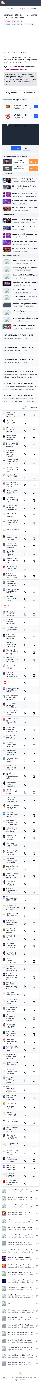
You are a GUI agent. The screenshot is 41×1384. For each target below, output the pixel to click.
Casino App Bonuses (19, 182)
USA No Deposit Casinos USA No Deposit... (12, 1182)
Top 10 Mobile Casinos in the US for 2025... (11, 705)
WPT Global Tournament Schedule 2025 (12, 674)
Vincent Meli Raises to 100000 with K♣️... (12, 652)
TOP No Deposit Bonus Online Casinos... (12, 568)
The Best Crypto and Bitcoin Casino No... (12, 852)
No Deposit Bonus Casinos (21, 299)
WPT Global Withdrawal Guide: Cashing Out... (11, 985)
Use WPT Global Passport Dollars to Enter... (12, 484)
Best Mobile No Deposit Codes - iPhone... (12, 629)
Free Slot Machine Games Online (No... (12, 814)
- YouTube (11, 605)
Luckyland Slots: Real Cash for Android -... (12, 930)
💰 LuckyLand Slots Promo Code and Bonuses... (12, 907)
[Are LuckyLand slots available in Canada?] (7, 261)
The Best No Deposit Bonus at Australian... (12, 659)
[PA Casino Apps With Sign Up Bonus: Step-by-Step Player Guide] (7, 208)
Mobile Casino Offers (19, 189)
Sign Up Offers (30, 182)
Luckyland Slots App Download (22, 263)
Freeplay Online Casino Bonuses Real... (12, 1121)
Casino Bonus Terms (33, 189)
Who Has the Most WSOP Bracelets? (11, 1026)
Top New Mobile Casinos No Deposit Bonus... (12, 875)
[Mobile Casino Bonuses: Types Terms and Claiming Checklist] (7, 187)
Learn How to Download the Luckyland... (11, 515)
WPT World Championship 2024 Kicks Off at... (11, 899)
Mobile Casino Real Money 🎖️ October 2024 (11, 1167)
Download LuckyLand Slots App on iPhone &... (11, 976)
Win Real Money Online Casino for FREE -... (12, 1129)
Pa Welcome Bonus (35, 210)
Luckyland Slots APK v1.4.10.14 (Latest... (12, 477)
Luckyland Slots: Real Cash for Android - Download (29, 93)
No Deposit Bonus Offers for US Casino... (12, 845)
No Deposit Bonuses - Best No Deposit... (12, 860)
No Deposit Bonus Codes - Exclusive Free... (12, 968)
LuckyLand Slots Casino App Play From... (12, 469)
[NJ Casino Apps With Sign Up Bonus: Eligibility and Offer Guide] (7, 201)
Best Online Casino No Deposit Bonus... (12, 799)
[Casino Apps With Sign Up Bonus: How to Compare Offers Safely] (7, 180)
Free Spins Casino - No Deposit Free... (12, 422)
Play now (33, 162)
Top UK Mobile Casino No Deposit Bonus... (12, 507)
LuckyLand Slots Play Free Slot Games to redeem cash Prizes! (28, 9)
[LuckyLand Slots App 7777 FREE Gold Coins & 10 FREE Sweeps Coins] (7, 290)
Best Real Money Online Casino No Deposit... (12, 868)
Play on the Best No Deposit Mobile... (12, 760)
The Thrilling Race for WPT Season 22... (11, 614)
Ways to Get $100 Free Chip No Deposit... (13, 807)
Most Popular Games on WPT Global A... (12, 545)
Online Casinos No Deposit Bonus (23, 306)
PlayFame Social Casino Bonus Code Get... (12, 1056)
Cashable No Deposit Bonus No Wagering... (11, 822)
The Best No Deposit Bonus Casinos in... (12, 1137)
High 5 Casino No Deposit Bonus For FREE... (12, 591)
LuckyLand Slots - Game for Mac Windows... (12, 1009)
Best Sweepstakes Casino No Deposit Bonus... (12, 1089)
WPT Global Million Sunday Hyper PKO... (12, 553)
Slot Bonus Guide (29, 196)
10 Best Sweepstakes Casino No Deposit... (10, 1017)
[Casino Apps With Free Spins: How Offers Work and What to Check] (7, 194)
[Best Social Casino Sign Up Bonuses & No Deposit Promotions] (7, 326)
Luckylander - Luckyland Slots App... (12, 1041)
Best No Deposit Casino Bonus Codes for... (12, 697)
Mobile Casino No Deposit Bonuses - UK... (11, 429)
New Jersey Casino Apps (20, 203)
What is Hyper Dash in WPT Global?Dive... (11, 1097)
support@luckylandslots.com (16, 69)
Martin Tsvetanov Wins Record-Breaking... (12, 437)
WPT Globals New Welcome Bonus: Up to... (11, 636)
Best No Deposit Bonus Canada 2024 (12, 461)
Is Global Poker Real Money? (12, 953)
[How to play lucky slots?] (7, 269)
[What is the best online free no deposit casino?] (7, 319)
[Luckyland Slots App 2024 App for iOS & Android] (7, 276)
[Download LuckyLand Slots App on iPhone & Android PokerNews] (7, 283)
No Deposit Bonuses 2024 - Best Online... (11, 1175)
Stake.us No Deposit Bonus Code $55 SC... (11, 414)
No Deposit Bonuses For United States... (12, 960)
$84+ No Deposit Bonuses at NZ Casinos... (12, 792)
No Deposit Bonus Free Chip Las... (12, 499)
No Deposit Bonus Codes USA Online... (11, 583)
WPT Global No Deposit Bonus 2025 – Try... (11, 891)
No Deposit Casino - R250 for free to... (13, 598)
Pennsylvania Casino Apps (20, 210)
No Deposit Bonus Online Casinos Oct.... (12, 945)
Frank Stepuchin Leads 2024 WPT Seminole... (12, 445)
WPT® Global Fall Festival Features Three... (12, 1049)
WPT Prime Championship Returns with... (11, 922)
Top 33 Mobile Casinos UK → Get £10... (11, 667)
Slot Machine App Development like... (11, 1105)
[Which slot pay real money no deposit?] (7, 312)
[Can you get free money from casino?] (7, 297)
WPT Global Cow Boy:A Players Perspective (12, 1033)
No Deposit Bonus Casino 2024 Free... (11, 644)
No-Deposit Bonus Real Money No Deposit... (10, 453)
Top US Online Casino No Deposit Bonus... (12, 729)
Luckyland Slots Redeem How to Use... (12, 560)
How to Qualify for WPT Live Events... (12, 492)
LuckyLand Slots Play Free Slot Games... (12, 713)
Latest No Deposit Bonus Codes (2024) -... (12, 621)
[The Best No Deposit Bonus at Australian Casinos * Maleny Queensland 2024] (7, 304)
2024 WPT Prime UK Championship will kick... (12, 721)
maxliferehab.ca (13, 529)
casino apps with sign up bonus (10, 9)
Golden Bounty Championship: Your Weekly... (11, 830)
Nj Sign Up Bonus (33, 203)
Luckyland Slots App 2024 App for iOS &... (11, 767)
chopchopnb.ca (13, 1144)
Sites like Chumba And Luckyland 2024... (13, 1114)
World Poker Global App (18, 161)
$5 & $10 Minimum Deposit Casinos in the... (12, 776)
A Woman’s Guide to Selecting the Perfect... (11, 1080)
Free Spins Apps (17, 196)
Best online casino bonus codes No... (11, 744)
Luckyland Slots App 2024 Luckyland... (12, 837)
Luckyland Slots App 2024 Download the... (11, 737)
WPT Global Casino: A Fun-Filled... (12, 938)
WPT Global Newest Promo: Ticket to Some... (12, 576)
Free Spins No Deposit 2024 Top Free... (11, 752)
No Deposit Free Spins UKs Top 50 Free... (13, 994)
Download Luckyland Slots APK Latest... (12, 537)
